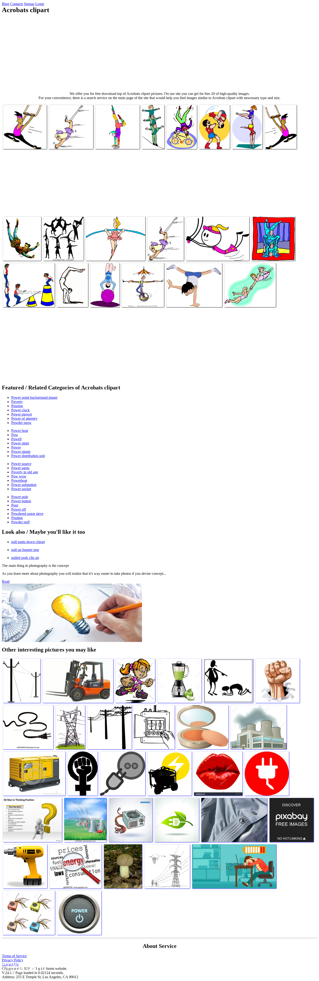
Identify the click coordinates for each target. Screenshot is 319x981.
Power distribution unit (28, 456)
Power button (21, 501)
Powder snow (21, 423)
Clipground (23, 967)
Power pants (20, 468)
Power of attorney (24, 418)
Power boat (19, 431)
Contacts (16, 4)
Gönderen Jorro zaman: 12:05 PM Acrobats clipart (272, 252)
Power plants (20, 452)
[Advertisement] (159, 52)
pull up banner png (25, 550)
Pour (14, 505)
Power (16, 447)
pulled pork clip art (25, 558)
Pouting (17, 518)
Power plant (20, 443)
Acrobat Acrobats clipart (20, 142)
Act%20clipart (132, 300)
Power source (21, 464)
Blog (5, 4)
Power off (18, 509)
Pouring (17, 406)
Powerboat (19, 480)
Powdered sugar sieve (27, 514)
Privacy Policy (12, 960)
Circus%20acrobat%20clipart (116, 142)
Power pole (19, 497)
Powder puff (20, 522)
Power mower (21, 414)
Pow (14, 435)
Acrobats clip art (179, 142)
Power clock (20, 410)
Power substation (23, 485)
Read (6, 581)
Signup (29, 4)
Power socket (21, 489)
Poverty (17, 402)
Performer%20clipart (72, 300)
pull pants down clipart (28, 542)
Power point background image (34, 397)
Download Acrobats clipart (21, 254)
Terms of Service (14, 956)
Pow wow (18, 476)
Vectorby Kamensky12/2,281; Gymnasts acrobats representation (58, 248)
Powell (16, 439)
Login (39, 4)
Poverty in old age (24, 472)
